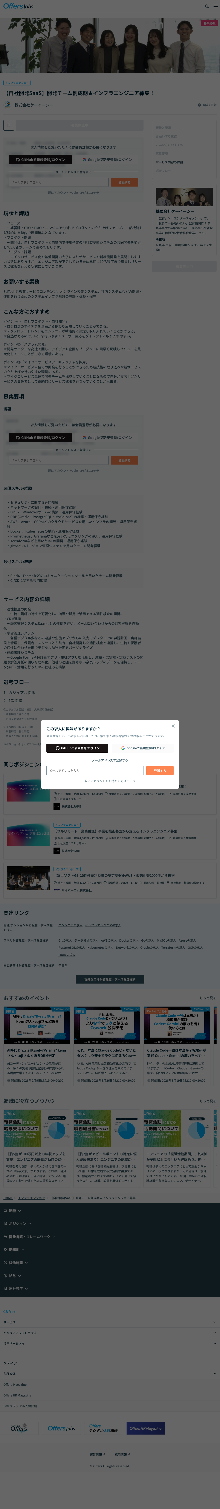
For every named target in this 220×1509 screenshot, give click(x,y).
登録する (160, 770)
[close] (173, 726)
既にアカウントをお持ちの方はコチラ (110, 781)
